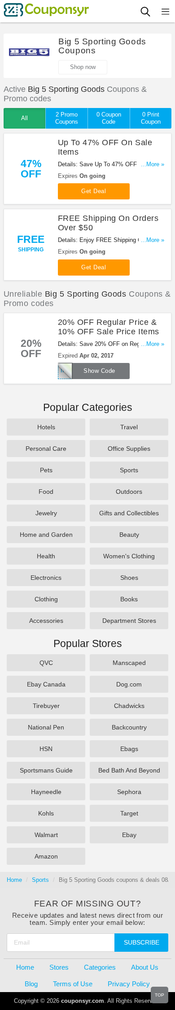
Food (46, 491)
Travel (129, 427)
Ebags (129, 748)
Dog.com (129, 684)
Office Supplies (129, 448)
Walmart (46, 834)
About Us (144, 967)
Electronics (46, 577)
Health (46, 556)
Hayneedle (46, 791)
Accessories (46, 620)
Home (14, 879)
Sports (129, 470)
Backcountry (129, 727)
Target (129, 813)
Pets (46, 470)
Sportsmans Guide (46, 770)
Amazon (46, 856)
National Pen (46, 727)
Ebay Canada (46, 684)
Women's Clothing (129, 556)
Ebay (129, 834)
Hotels (46, 427)
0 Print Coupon (151, 118)
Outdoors (129, 491)
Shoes (129, 577)
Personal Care (46, 448)
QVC (46, 662)
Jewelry (46, 513)
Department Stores (129, 620)
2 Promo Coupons (66, 118)
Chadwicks (129, 705)
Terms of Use (72, 984)
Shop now (83, 67)
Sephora (129, 791)
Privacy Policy (129, 984)
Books (129, 599)
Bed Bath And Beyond (129, 770)
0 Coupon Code (108, 118)
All (24, 118)
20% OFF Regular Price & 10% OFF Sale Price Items (108, 327)
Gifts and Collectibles (129, 513)
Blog (31, 984)
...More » (152, 164)
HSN (45, 748)
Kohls (46, 813)
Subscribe (141, 942)
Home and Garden (46, 534)
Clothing (46, 599)
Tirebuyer (46, 705)
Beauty (129, 534)
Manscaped (129, 662)
